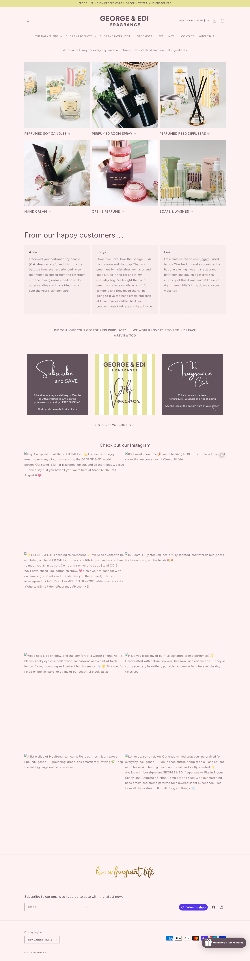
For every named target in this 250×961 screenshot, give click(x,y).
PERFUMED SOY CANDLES (45, 134)
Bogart (204, 259)
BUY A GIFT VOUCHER (111, 425)
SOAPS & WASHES (174, 212)
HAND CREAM (35, 212)
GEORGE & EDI (41, 952)
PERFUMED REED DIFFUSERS (183, 134)
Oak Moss (37, 264)
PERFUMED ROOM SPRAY (112, 134)
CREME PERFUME (106, 212)
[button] (28, 21)
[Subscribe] (86, 907)
